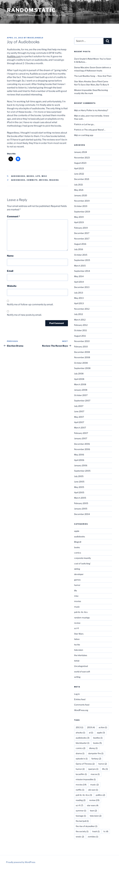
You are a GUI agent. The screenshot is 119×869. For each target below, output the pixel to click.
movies (77, 601)
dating (77, 569)
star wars (92, 805)
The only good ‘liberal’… (94, 129)
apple (76, 531)
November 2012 (81, 309)
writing (77, 677)
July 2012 (78, 314)
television (78, 650)
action (103, 727)
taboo (77, 639)
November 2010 (82, 341)
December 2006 (82, 444)
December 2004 (82, 514)
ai (91, 732)
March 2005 (80, 498)
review (77, 623)
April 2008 (79, 379)
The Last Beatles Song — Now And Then (92, 76)
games (77, 579)
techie (77, 644)
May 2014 (79, 276)
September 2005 (82, 471)
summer (81, 810)
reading (54, 180)
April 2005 (79, 492)
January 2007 (80, 438)
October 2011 (80, 330)
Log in (77, 694)
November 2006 (82, 449)
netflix (80, 790)
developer (78, 574)
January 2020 (80, 195)
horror (102, 764)
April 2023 (79, 168)
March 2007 (80, 427)
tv (105, 831)
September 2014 (82, 271)
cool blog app (87, 135)
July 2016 (78, 249)
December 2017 (81, 233)
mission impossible (86, 779)
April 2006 (79, 460)
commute (32, 180)
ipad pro (93, 769)
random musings (82, 617)
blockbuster (82, 743)
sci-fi (76, 628)
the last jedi (82, 821)
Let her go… (89, 124)
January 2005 (80, 508)
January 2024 (80, 152)
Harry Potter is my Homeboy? (94, 110)
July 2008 (78, 373)
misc (44, 176)
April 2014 (79, 282)
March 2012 (79, 319)
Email (10, 271)
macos (95, 774)
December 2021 (81, 179)
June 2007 (79, 411)
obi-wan (93, 790)
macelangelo (35, 38)
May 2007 (79, 417)
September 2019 (82, 211)
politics (100, 795)
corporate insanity (82, 558)
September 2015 (82, 260)
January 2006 (80, 465)
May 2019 (79, 217)
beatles (98, 738)
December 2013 (81, 287)
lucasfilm (81, 774)
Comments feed (81, 704)
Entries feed (79, 699)
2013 (79, 727)
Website (11, 286)
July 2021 (78, 184)
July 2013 (78, 292)
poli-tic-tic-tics (81, 612)
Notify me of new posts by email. (24, 315)
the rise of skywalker (86, 826)
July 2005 (78, 476)
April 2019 (79, 222)
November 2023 (82, 157)
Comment (13, 216)
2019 (91, 727)
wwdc (80, 836)
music (77, 606)
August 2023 (80, 163)
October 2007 (81, 395)
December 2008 (82, 352)
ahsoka (80, 732)
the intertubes (80, 655)
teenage (81, 816)
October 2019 (80, 206)
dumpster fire (95, 753)
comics (77, 552)
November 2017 (81, 238)
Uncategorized (81, 666)
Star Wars (78, 633)
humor (77, 585)
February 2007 (81, 433)
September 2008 (82, 368)
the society (82, 831)
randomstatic (31, 10)
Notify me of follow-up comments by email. (30, 304)
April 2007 (79, 422)
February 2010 (81, 346)
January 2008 (80, 390)
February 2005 (81, 503)
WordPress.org (81, 710)
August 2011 (80, 336)
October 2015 (80, 255)
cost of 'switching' (82, 563)
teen (93, 810)
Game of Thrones (85, 764)
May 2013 (79, 298)
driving (43, 180)
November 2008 (82, 357)
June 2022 (79, 173)
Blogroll (77, 542)
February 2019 (81, 228)
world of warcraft (82, 671)
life (38, 176)
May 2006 (79, 454)
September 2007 (82, 400)
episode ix (82, 758)
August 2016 (80, 244)
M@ (76, 110)
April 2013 (79, 303)
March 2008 (80, 384)
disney (93, 748)
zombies (93, 836)
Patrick (77, 124)
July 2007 (78, 406)
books (30, 176)
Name (10, 255)
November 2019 (82, 201)
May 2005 (79, 487)
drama (80, 753)
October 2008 (81, 363)
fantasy (96, 758)
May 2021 (78, 190)
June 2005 (79, 481)
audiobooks (18, 176)
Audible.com (14, 56)
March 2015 (80, 265)
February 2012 (81, 325)
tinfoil (76, 661)
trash (96, 831)
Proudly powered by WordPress (20, 862)
